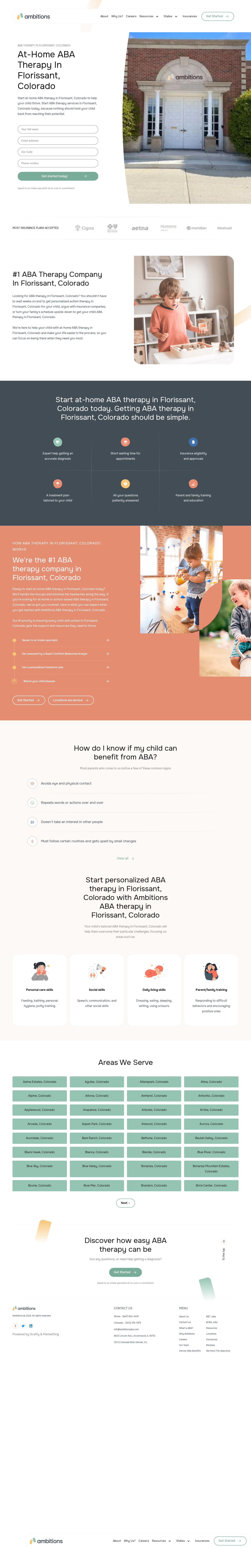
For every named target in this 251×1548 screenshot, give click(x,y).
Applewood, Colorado (39, 1110)
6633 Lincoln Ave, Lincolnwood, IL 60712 (134, 1335)
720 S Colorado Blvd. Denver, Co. (130, 1342)
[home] (38, 16)
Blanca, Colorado (97, 1152)
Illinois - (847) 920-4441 (126, 1316)
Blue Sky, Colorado (40, 1166)
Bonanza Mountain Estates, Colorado (211, 1168)
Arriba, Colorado (211, 1110)
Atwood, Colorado (154, 1124)
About (104, 16)
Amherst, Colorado (154, 1096)
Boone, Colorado (39, 1185)
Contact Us (185, 1322)
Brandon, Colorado (154, 1185)
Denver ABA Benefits (190, 1350)
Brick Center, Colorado (211, 1185)
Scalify (35, 1334)
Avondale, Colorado (39, 1138)
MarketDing (51, 1334)
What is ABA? (186, 1328)
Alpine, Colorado (39, 1096)
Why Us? (117, 16)
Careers (131, 16)
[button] (150, 16)
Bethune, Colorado (154, 1138)
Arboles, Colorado (154, 1110)
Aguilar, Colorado (97, 1082)
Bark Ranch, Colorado (97, 1138)
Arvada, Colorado (40, 1124)
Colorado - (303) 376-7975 (127, 1322)
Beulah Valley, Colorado (211, 1138)
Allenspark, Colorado (154, 1082)
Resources (146, 16)
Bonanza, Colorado (154, 1166)
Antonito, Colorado (211, 1096)
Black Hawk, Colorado (40, 1152)
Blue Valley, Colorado (97, 1166)
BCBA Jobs (212, 1322)
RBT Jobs (211, 1316)
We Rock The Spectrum (218, 1350)
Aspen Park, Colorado (97, 1124)
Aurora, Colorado (211, 1124)
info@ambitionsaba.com (126, 1329)
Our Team (184, 1345)
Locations (211, 1333)
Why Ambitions (187, 1333)
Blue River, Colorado (211, 1152)
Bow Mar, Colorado (97, 1185)
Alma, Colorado (211, 1082)
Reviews (210, 1345)
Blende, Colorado (154, 1152)
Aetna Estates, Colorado (39, 1082)
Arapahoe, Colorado (97, 1110)
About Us (184, 1316)
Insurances (190, 16)
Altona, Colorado (97, 1096)
